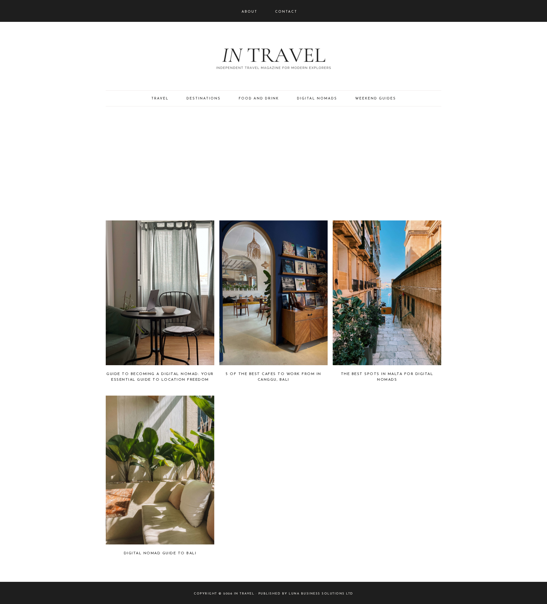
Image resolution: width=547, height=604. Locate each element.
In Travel (273, 57)
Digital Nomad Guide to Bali (160, 553)
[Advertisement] (273, 163)
